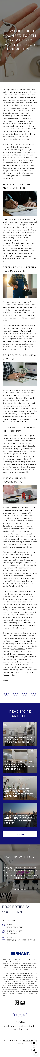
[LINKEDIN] (25, 1015)
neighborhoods (18, 649)
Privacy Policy (30, 1040)
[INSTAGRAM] (20, 1015)
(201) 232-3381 (12, 933)
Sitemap (20, 1043)
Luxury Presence (20, 1029)
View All (20, 834)
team (8, 641)
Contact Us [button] (20, 890)
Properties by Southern (21, 152)
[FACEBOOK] (15, 1015)
